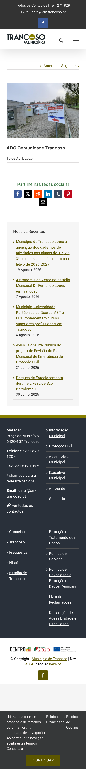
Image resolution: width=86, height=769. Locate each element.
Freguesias (18, 552)
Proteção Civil (60, 446)
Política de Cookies (58, 556)
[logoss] (43, 645)
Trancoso (17, 542)
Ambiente (57, 488)
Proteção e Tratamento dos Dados (62, 537)
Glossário (57, 498)
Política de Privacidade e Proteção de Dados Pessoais (62, 578)
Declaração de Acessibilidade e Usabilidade (62, 618)
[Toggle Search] (61, 40)
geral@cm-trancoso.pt (49, 12)
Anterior (50, 65)
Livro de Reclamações (60, 599)
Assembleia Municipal (59, 459)
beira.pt (55, 664)
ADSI (29, 664)
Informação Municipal (58, 433)
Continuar (43, 760)
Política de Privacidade (55, 719)
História (15, 563)
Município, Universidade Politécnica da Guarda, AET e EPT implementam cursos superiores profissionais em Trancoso (40, 318)
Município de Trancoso (49, 659)
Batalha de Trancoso (18, 576)
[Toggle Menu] (76, 40)
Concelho (17, 531)
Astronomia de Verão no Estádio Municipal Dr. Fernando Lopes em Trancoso (43, 285)
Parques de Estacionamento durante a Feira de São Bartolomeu (39, 383)
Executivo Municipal (57, 475)
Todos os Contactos (31, 5)
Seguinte (68, 65)
